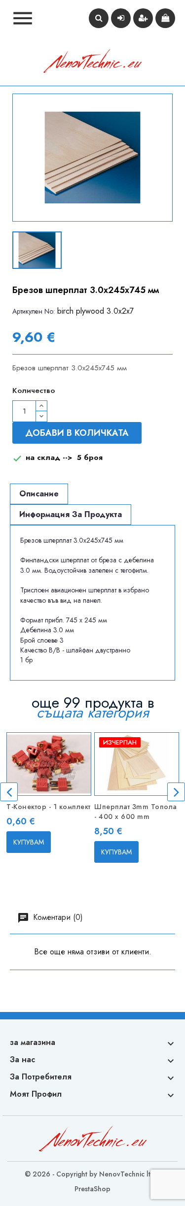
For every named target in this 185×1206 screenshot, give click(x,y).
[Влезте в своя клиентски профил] (121, 18)
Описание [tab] (39, 493)
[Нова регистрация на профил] (143, 18)
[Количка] (165, 18)
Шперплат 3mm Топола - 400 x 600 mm (135, 811)
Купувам (28, 842)
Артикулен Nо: (33, 311)
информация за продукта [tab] (70, 514)
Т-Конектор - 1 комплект (48, 807)
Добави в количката (77, 432)
